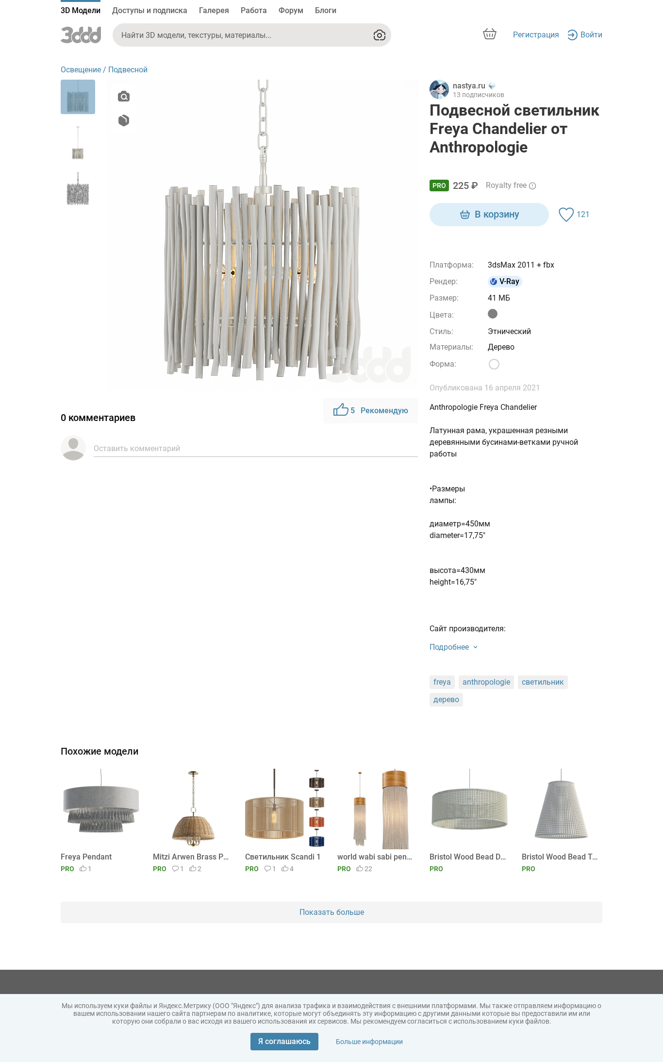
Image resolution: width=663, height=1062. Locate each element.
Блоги (325, 10)
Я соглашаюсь (284, 1041)
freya (442, 682)
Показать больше (331, 912)
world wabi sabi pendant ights (375, 856)
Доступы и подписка (149, 10)
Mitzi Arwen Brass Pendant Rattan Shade (191, 856)
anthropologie (486, 682)
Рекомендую (379, 410)
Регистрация (536, 34)
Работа (254, 10)
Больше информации (369, 1041)
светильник (543, 682)
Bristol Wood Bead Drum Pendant (468, 856)
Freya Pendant (86, 856)
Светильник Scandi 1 (283, 856)
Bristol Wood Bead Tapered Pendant (560, 856)
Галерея (214, 10)
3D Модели (80, 10)
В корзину (497, 214)
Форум (291, 10)
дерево (446, 699)
